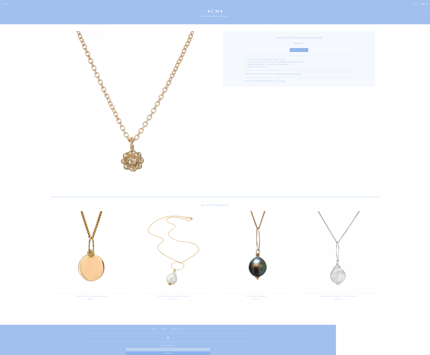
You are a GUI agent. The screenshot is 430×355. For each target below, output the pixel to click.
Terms (163, 329)
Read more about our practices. (288, 74)
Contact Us (177, 329)
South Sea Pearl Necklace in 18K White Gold (338, 296)
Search (6, 4)
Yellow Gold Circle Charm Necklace (92, 296)
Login (425, 4)
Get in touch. (280, 81)
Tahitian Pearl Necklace (256, 296)
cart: (416, 4)
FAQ (154, 329)
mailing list (168, 345)
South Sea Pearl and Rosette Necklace (174, 296)
